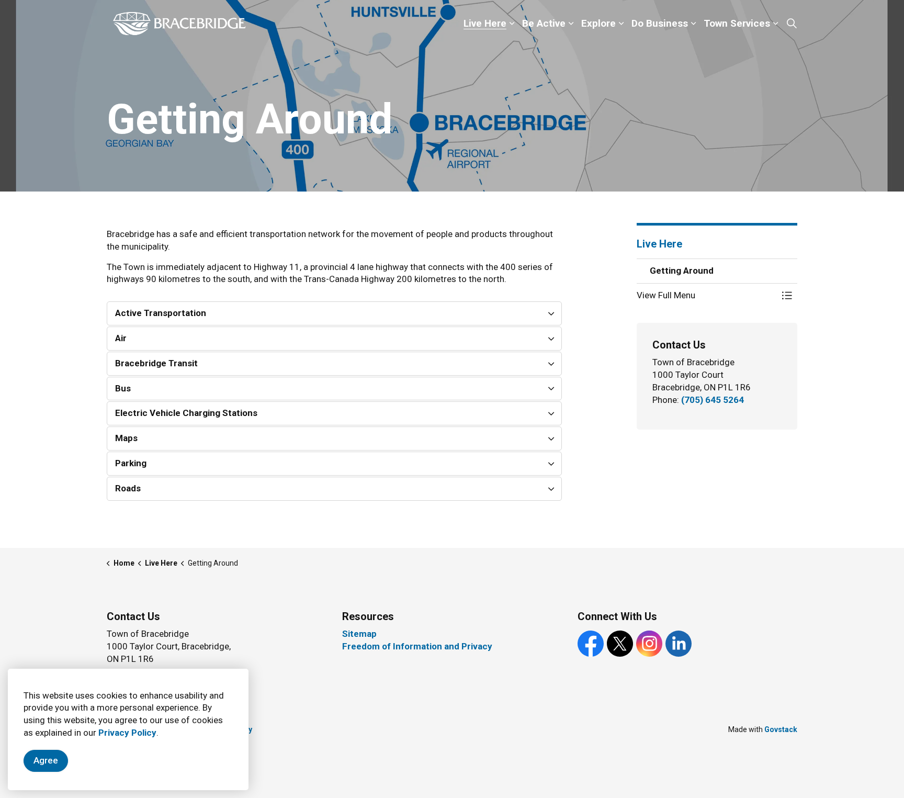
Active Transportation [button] (160, 313)
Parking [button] (130, 463)
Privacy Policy (127, 732)
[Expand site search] (791, 23)
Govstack (780, 729)
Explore (598, 23)
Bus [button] (123, 388)
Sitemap (359, 633)
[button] (707, 295)
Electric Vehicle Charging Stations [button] (186, 413)
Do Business (659, 23)
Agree (45, 760)
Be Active (544, 23)
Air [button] (121, 338)
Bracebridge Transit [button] (156, 363)
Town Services (737, 23)
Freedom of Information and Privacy (417, 646)
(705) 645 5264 (712, 400)
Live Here (485, 23)
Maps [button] (126, 438)
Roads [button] (128, 488)
